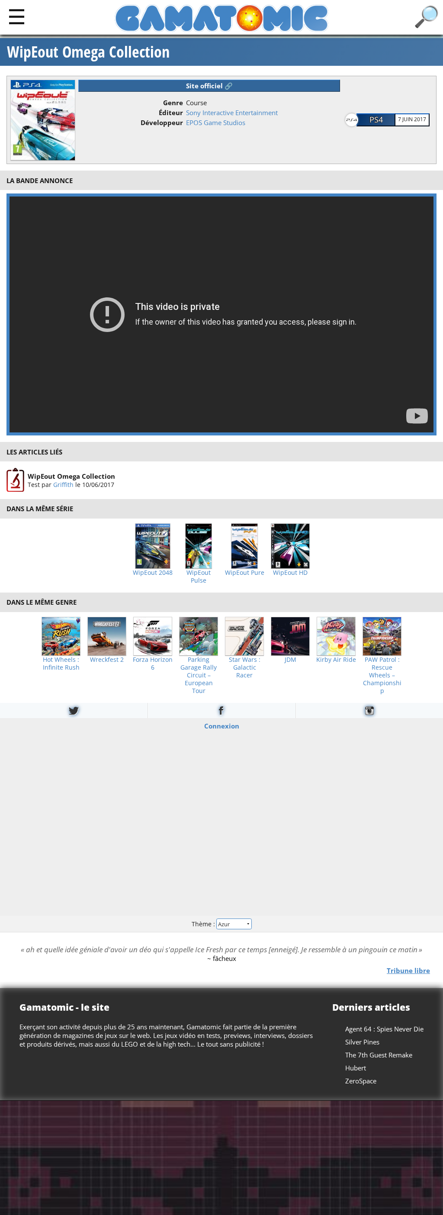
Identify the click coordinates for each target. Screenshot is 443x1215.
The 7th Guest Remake (378, 1055)
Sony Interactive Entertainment (232, 112)
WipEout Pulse (198, 576)
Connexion (221, 725)
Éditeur (171, 112)
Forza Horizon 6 (153, 663)
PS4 (376, 119)
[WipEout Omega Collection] (15, 480)
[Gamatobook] (221, 710)
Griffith (63, 484)
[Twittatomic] (74, 710)
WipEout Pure (244, 573)
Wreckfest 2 (107, 660)
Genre (173, 102)
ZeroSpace (360, 1080)
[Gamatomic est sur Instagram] (369, 710)
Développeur (162, 122)
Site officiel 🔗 (209, 85)
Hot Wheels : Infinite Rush (61, 663)
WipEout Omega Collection (88, 52)
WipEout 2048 (153, 573)
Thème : (204, 924)
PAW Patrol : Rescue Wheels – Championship (382, 675)
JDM (290, 660)
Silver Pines (362, 1042)
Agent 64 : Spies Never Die (384, 1029)
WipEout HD (290, 573)
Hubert (355, 1068)
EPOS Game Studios (215, 122)
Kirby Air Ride (336, 660)
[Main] (16, 16)
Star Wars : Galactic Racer (244, 667)
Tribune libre (408, 970)
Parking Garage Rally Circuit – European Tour (198, 675)
